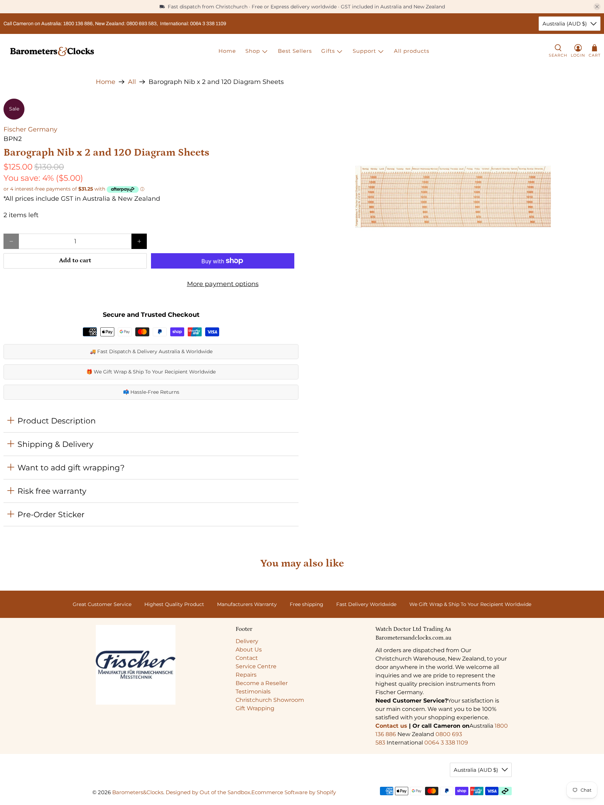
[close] (597, 6)
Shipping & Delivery (55, 444)
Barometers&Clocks (137, 792)
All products (411, 51)
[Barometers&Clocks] (52, 51)
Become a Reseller (262, 683)
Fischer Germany (30, 129)
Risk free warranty (51, 491)
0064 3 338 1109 (446, 742)
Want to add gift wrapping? (70, 467)
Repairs (246, 674)
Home (227, 51)
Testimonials (253, 691)
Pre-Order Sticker (51, 514)
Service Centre (256, 666)
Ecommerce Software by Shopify (293, 792)
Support (364, 51)
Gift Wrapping (255, 708)
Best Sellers (295, 51)
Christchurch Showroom (270, 700)
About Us (249, 649)
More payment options (223, 284)
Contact (247, 658)
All (132, 82)
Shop (252, 51)
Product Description (56, 420)
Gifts (328, 51)
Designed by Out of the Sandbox (208, 792)
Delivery (247, 641)
